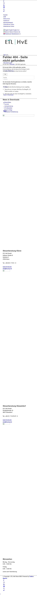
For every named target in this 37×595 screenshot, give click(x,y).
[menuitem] (18, 15)
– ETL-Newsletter (7, 108)
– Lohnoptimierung (8, 106)
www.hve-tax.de (7, 267)
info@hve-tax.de (7, 268)
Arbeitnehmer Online (8, 26)
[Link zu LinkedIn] (3, 5)
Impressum (6, 20)
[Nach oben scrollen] (0, 594)
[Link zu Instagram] (3, 9)
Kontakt (5, 15)
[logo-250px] (16, 47)
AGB (4, 17)
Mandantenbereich (8, 22)
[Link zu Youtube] (4, 7)
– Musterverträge (7, 110)
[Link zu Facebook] (3, 1)
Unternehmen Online (8, 24)
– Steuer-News (7, 102)
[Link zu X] (4, 3)
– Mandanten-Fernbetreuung (10, 112)
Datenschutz (6, 18)
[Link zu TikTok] (3, 11)
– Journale (6, 104)
